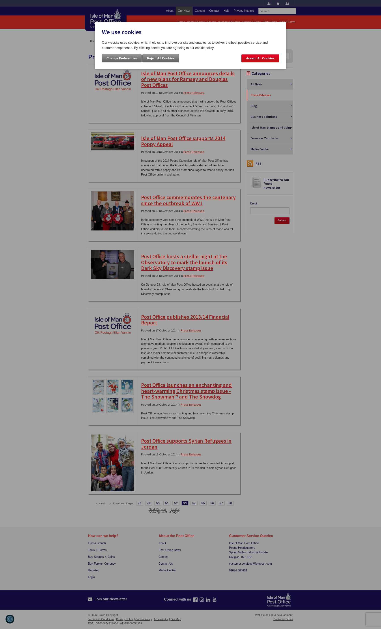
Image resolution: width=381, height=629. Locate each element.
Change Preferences (121, 58)
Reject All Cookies (160, 58)
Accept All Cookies (260, 58)
